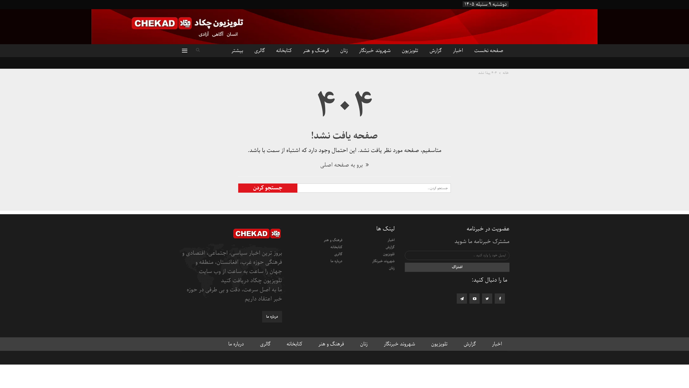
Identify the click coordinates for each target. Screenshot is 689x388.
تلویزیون (410, 50)
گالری (259, 50)
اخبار (458, 50)
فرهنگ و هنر (316, 50)
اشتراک (457, 267)
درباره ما (336, 261)
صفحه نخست (488, 50)
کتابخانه (284, 50)
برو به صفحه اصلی (342, 165)
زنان (344, 50)
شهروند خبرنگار (374, 50)
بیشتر (237, 50)
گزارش (436, 50)
